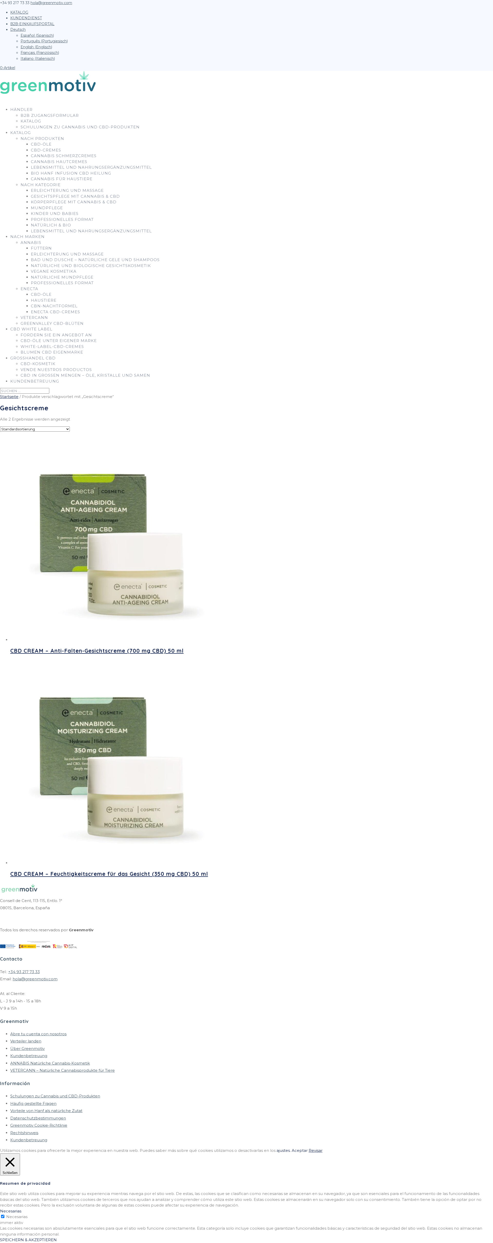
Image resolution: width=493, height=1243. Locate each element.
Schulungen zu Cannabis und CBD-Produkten (80, 127)
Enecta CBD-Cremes (55, 311)
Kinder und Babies (55, 213)
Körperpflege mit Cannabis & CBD (74, 202)
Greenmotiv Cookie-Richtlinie (38, 1125)
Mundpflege (47, 207)
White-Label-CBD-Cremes (52, 346)
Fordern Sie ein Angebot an (56, 335)
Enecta (29, 288)
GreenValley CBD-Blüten (52, 323)
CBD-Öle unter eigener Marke (59, 340)
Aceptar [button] (300, 1150)
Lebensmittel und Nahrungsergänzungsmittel (91, 167)
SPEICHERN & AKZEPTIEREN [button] (28, 1239)
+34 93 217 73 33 (24, 971)
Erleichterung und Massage (67, 190)
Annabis (31, 242)
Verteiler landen (25, 1041)
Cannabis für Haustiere (61, 178)
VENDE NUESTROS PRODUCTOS (56, 369)
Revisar (316, 1150)
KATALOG (19, 12)
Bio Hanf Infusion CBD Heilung (71, 173)
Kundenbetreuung (34, 381)
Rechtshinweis (24, 1132)
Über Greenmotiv (27, 1048)
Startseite (9, 396)
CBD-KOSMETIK (38, 363)
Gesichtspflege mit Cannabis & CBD (75, 196)
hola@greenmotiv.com (35, 978)
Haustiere (43, 300)
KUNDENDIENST (26, 18)
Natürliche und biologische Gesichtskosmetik (91, 265)
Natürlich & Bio (51, 225)
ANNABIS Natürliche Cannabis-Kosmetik (50, 1063)
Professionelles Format (62, 219)
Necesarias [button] (10, 1211)
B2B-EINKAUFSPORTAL (32, 24)
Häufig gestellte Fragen (33, 1103)
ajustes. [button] (284, 1150)
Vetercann (34, 317)
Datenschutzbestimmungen (38, 1118)
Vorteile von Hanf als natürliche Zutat (46, 1110)
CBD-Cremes (46, 150)
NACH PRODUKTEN (42, 138)
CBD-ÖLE (41, 144)
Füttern (41, 248)
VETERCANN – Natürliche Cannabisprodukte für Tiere (62, 1070)
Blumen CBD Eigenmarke (52, 352)
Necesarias (16, 1216)
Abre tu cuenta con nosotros (38, 1033)
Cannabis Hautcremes (59, 161)
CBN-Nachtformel (54, 305)
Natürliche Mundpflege (62, 277)
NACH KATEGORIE (41, 184)
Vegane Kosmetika (54, 271)
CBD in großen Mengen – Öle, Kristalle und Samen (85, 375)
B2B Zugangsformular (50, 115)
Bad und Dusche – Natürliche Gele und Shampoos (95, 259)
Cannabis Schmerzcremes (64, 155)
